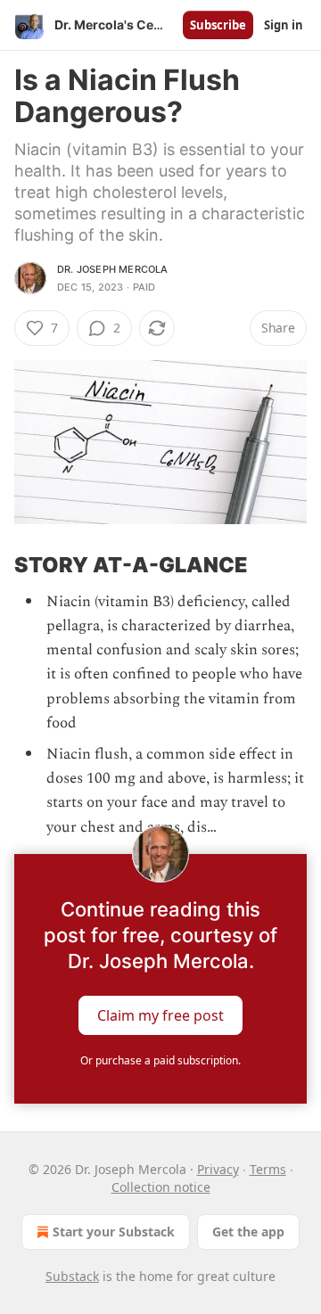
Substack (72, 1276)
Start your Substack (114, 1231)
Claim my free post (160, 1014)
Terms (268, 1169)
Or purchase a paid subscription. (160, 1060)
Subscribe (218, 25)
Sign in (283, 25)
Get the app (248, 1231)
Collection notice (160, 1186)
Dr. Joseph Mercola (113, 269)
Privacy (218, 1169)
